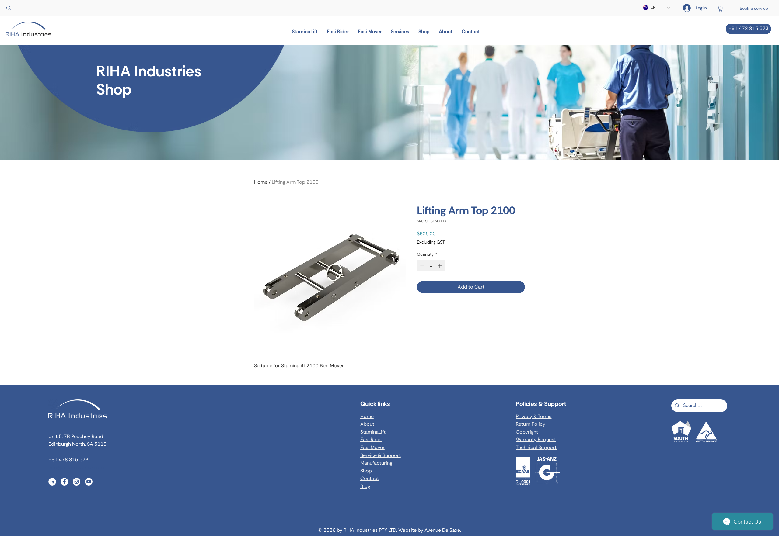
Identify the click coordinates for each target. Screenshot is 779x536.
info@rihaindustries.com (76, 467)
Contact (369, 478)
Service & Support (380, 455)
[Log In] (683, 8)
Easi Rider (371, 439)
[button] (721, 9)
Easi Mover (372, 447)
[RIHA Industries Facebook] (64, 482)
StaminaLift (373, 432)
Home (260, 182)
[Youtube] (89, 482)
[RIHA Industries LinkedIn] (52, 482)
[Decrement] (421, 265)
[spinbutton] (430, 265)
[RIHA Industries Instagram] (76, 482)
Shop (366, 471)
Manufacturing (376, 463)
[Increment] (440, 265)
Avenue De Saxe (442, 530)
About (367, 424)
